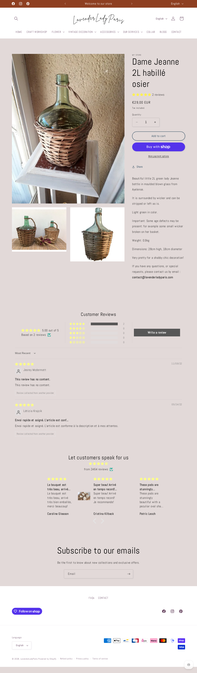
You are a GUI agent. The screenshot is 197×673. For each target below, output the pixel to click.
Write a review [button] (157, 332)
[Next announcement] (132, 3)
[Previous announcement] (65, 3)
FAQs (91, 598)
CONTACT (103, 598)
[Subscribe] (128, 573)
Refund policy (66, 658)
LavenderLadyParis (29, 658)
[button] (16, 18)
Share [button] (140, 166)
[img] (24, 364)
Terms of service (100, 658)
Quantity (136, 114)
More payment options (158, 156)
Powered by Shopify (47, 658)
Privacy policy (82, 658)
